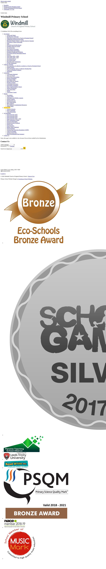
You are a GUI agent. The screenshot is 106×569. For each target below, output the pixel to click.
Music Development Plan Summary (15, 134)
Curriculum (6, 73)
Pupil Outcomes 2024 (12, 116)
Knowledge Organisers (12, 85)
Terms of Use (31, 176)
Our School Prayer (11, 59)
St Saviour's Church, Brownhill (14, 42)
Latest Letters (10, 96)
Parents (5, 93)
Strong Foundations (11, 78)
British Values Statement (13, 127)
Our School (6, 34)
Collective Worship (8, 64)
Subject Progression (12, 88)
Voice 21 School (11, 75)
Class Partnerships (11, 112)
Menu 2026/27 (10, 103)
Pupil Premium (10, 125)
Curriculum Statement (12, 74)
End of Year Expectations (13, 77)
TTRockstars (10, 8)
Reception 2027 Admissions (14, 61)
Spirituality (9, 71)
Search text (3, 149)
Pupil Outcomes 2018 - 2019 (14, 118)
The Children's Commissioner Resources (17, 105)
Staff (8, 43)
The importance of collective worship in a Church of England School (24, 66)
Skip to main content (6, 1)
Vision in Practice (11, 109)
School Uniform (11, 99)
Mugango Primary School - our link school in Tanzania (20, 41)
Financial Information (12, 121)
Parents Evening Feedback (13, 123)
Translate (12, 146)
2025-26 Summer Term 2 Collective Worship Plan (19, 68)
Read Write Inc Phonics (12, 81)
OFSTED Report (17, 8)
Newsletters (10, 95)
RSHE (8, 91)
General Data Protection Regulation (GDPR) (18, 130)
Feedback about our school (13, 46)
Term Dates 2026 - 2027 (13, 57)
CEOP (5, 8)
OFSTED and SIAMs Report (14, 45)
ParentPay (6, 5)
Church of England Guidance (14, 70)
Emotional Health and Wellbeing (15, 52)
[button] (7, 12)
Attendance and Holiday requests (15, 98)
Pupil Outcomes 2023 (12, 117)
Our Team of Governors (13, 49)
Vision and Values (11, 35)
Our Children (7, 107)
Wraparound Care (11, 100)
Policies (9, 54)
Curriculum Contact (12, 92)
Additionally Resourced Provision (15, 39)
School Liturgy (10, 67)
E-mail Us (3, 173)
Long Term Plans (11, 89)
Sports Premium (11, 128)
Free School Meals (11, 102)
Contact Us (6, 135)
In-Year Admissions (11, 63)
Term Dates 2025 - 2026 (13, 56)
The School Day (11, 47)
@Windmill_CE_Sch (9, 9)
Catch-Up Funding (11, 131)
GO (22, 149)
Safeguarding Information (13, 50)
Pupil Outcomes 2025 (12, 114)
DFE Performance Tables (13, 120)
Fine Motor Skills (11, 80)
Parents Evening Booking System (12, 6)
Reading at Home (11, 82)
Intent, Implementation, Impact (14, 86)
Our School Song (11, 60)
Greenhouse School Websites (25, 179)
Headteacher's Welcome (13, 36)
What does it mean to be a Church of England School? (20, 38)
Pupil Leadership (11, 110)
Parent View (10, 124)
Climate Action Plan (12, 132)
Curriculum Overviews (12, 84)
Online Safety (10, 106)
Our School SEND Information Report (16, 53)
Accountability (7, 113)
